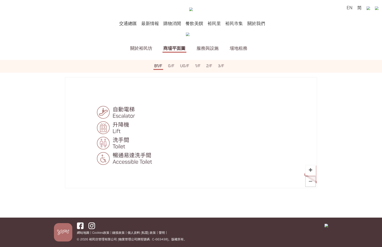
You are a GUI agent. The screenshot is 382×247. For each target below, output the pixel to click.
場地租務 (238, 48)
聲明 (162, 233)
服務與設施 (208, 48)
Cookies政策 (100, 233)
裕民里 (214, 23)
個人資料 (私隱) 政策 (142, 233)
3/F (221, 66)
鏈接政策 (118, 233)
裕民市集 (234, 23)
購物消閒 (172, 23)
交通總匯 (128, 23)
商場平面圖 (174, 48)
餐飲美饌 (194, 23)
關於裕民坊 (141, 48)
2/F (209, 66)
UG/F (184, 66)
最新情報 (150, 23)
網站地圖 (83, 233)
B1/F (158, 66)
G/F (171, 66)
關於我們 (256, 23)
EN (349, 8)
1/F (198, 66)
